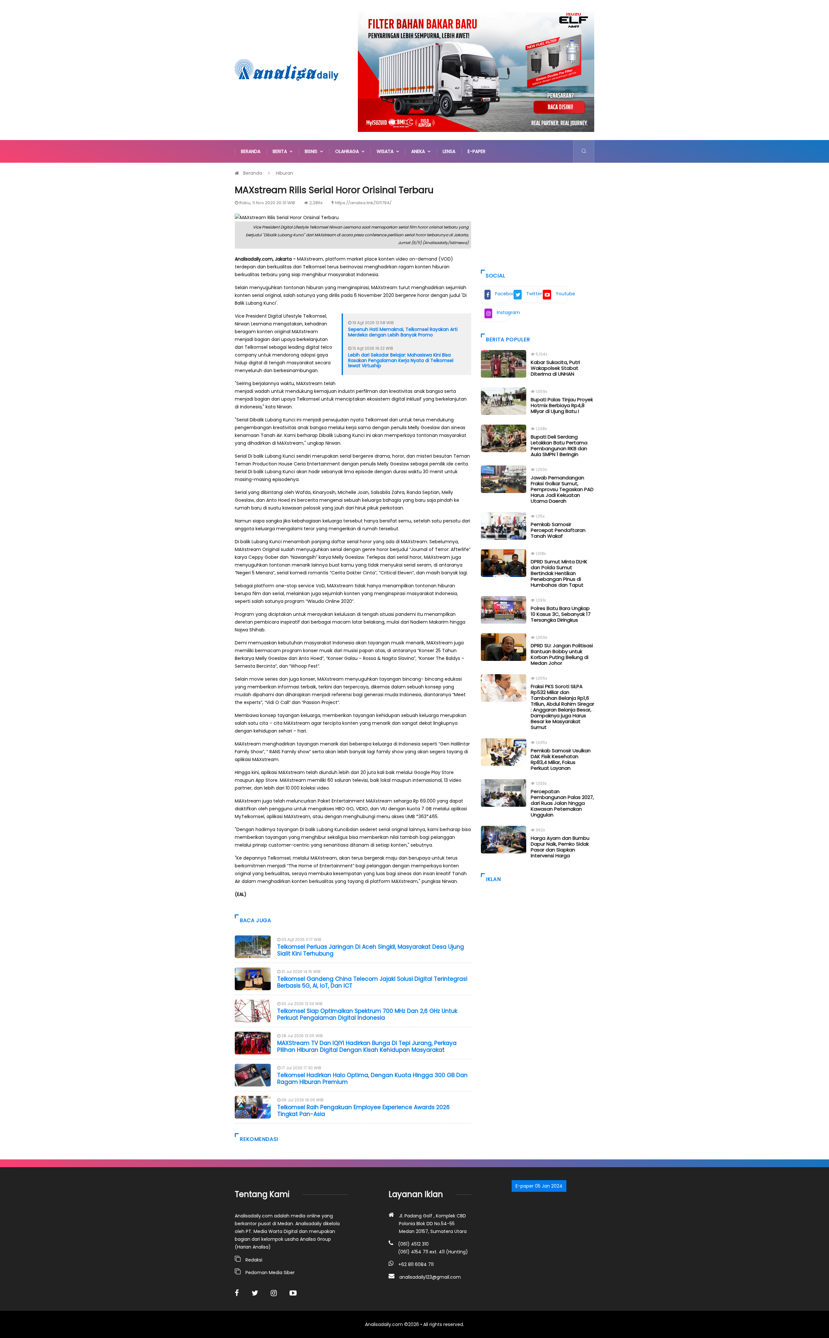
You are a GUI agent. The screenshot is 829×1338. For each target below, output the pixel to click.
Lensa (449, 151)
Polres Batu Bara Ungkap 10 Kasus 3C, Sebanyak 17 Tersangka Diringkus (561, 614)
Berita (281, 151)
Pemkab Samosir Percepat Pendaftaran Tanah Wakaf (558, 530)
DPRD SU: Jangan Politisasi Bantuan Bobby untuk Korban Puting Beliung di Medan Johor (562, 654)
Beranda (250, 151)
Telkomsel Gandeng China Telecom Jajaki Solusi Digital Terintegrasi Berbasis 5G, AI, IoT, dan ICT (372, 982)
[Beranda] (286, 69)
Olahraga (348, 151)
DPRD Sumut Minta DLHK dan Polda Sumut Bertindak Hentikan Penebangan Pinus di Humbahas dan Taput (559, 573)
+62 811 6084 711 (416, 1264)
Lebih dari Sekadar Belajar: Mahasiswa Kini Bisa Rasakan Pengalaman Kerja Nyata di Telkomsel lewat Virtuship (400, 360)
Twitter (532, 293)
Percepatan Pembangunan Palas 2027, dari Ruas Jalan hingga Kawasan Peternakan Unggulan (562, 803)
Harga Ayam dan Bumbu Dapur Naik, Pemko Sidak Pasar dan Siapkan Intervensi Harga (560, 847)
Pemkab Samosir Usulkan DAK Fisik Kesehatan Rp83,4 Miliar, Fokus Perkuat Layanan (561, 759)
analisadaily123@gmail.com (430, 1277)
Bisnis (312, 151)
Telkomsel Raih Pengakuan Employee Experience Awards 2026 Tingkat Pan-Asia (363, 1110)
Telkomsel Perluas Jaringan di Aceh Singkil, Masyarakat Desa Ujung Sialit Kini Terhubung (370, 950)
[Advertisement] (537, 214)
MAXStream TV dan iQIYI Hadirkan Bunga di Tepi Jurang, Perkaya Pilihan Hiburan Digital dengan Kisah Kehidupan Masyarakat (367, 1046)
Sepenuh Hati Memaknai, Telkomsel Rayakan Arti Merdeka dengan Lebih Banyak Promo (403, 332)
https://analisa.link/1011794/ (363, 203)
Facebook (502, 293)
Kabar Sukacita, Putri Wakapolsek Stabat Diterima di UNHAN (555, 368)
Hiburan (284, 173)
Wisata (386, 151)
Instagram (503, 312)
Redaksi (253, 1260)
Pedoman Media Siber (270, 1272)
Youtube (561, 293)
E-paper (476, 151)
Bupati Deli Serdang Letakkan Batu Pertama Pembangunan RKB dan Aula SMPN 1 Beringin (559, 445)
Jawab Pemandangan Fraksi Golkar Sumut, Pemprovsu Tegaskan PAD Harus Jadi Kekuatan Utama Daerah (562, 489)
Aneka (419, 151)
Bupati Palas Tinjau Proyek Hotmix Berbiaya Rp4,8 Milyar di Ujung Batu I (562, 405)
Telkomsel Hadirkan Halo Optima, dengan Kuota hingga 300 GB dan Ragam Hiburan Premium (372, 1078)
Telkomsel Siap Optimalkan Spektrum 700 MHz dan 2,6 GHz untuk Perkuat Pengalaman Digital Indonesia (367, 1014)
